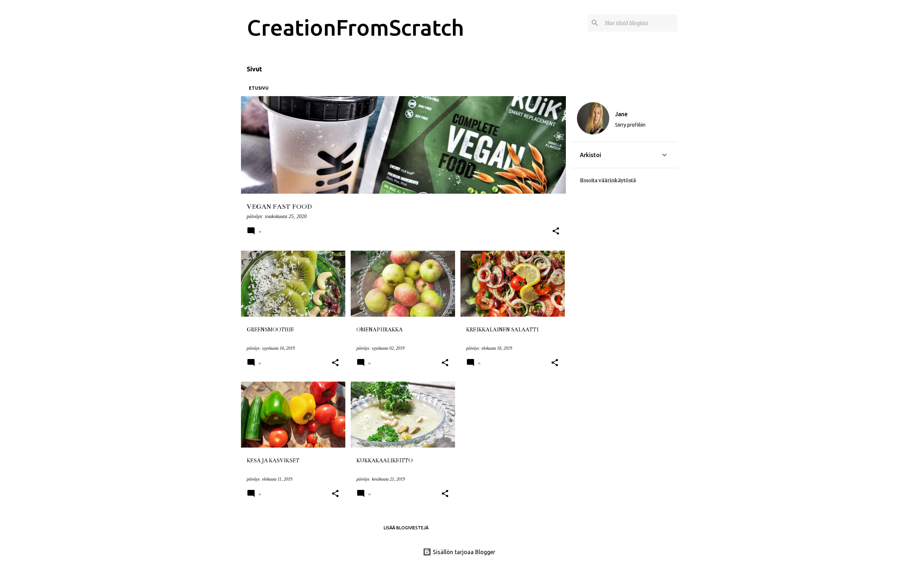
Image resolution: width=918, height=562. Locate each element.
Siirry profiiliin (630, 125)
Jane (621, 114)
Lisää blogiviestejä (406, 527)
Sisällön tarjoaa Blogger (463, 552)
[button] (556, 232)
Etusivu (259, 88)
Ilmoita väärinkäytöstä (608, 180)
